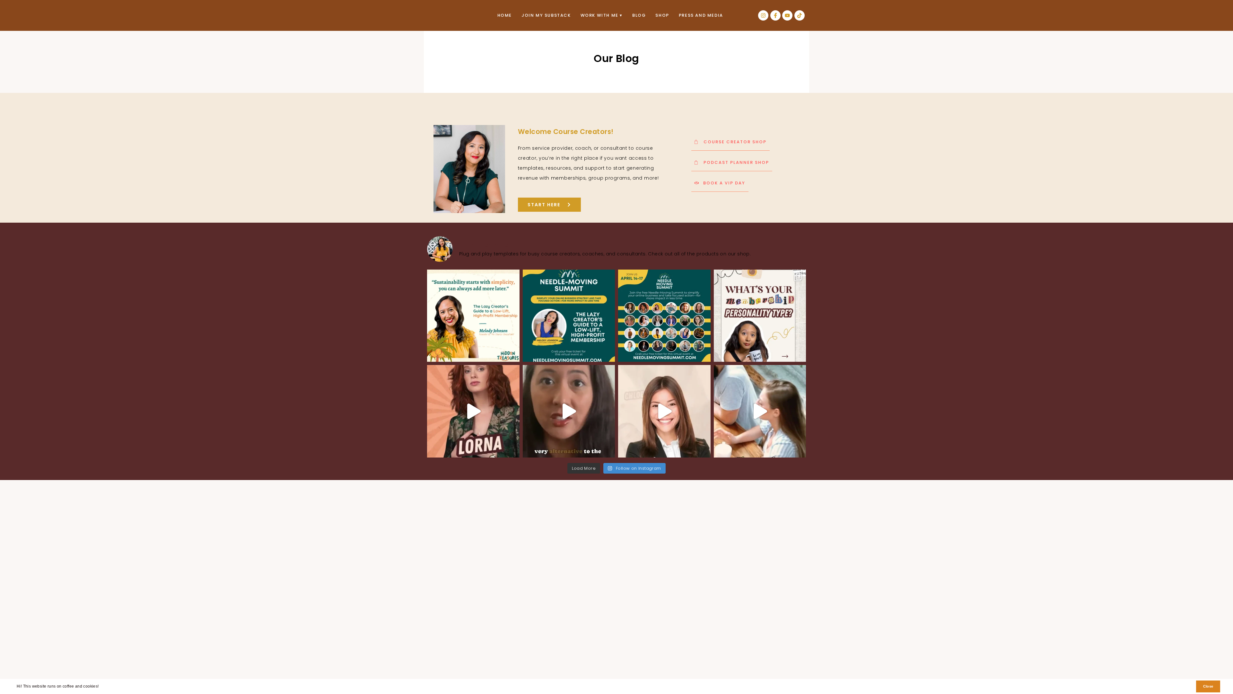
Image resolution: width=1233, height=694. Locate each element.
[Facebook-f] (775, 15)
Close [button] (1208, 686)
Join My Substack (546, 15)
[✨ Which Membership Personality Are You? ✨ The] (760, 316)
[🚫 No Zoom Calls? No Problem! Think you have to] (569, 411)
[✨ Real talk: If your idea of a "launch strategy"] (569, 316)
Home (504, 15)
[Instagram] (763, 15)
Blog (639, 15)
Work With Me (599, 15)
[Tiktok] (799, 15)
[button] (100, 687)
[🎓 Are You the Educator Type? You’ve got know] (664, 411)
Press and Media (701, 15)
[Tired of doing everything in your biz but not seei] (664, 316)
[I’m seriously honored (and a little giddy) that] (473, 316)
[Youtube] (787, 15)
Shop (662, 15)
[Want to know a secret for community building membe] (760, 411)
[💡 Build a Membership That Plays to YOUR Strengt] (473, 411)
